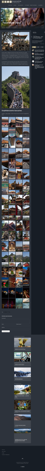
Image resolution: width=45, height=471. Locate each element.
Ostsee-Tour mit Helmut (19, 364)
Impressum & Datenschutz (5, 454)
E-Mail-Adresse (19, 324)
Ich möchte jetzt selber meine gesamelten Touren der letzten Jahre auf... (39, 58)
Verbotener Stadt (5, 55)
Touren (14, 5)
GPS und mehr (20, 5)
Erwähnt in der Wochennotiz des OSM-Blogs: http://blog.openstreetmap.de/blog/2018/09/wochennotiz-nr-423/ (39, 67)
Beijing (9, 52)
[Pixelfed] (23, 466)
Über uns (3, 449)
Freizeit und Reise (33, 5)
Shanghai (17, 57)
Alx (27, 463)
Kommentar (4, 318)
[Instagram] (21, 466)
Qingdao (10, 57)
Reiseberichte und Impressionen (19, 363)
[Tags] (42, 47)
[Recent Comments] (34, 47)
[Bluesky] (22, 466)
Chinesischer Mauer (13, 55)
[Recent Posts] (38, 47)
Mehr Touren (4, 451)
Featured (27, 362)
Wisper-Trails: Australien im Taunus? (22, 411)
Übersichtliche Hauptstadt (20, 349)
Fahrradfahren (24, 362)
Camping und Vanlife (18, 362)
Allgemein (40, 5)
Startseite (10, 5)
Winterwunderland (18, 379)
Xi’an (13, 57)
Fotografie (27, 5)
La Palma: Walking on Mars (20, 425)
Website (3, 327)
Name (3, 324)
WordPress (22, 463)
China (26, 52)
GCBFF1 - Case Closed (6, 113)
